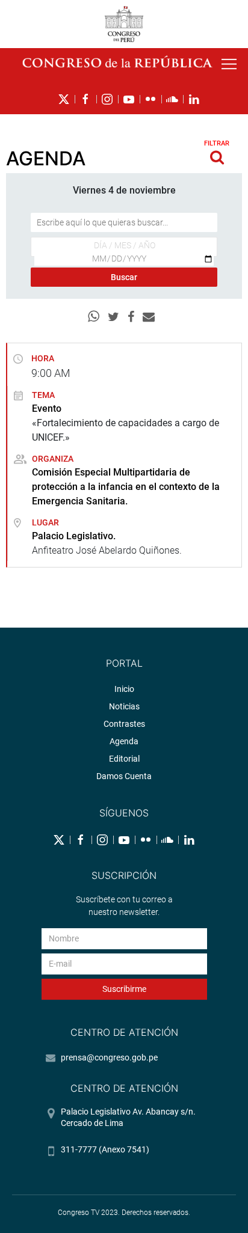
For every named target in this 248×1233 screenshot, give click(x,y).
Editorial (124, 758)
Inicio (124, 689)
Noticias (124, 706)
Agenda (124, 741)
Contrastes (124, 724)
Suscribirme (124, 989)
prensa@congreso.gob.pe (109, 1057)
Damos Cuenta (124, 776)
